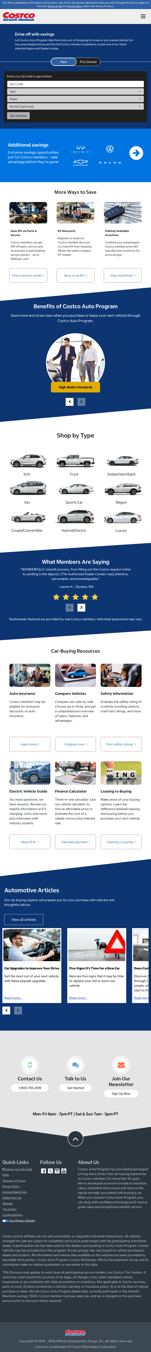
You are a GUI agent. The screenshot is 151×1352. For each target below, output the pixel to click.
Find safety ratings (120, 744)
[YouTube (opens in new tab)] (63, 1170)
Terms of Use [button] (55, 6)
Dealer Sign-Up (11, 1198)
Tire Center (9, 1209)
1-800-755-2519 (30, 1088)
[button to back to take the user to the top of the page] (75, 1138)
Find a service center (27, 275)
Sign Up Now (121, 1093)
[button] (70, 402)
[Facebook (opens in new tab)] (44, 1170)
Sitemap (7, 1203)
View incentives (122, 275)
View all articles (23, 919)
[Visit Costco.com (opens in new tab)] (75, 1332)
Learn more (29, 744)
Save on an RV (74, 275)
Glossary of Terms (14, 1180)
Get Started (75, 1088)
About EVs (29, 842)
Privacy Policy (11, 1186)
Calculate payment (74, 842)
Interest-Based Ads (14, 1192)
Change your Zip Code (18, 1169)
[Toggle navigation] (143, 16)
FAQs (5, 1175)
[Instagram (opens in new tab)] (57, 1170)
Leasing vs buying (120, 842)
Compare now (74, 744)
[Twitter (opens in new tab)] (50, 1170)
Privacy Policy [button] (74, 6)
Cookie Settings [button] (12, 1215)
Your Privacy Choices (21, 1220)
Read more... (13, 998)
